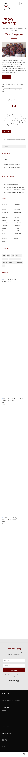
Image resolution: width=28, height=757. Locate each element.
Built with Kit (14, 680)
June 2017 (16, 228)
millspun (8, 89)
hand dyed (19, 88)
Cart (22, 753)
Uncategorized (18, 262)
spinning (23, 139)
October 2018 (5, 215)
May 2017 (4, 230)
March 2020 (4, 204)
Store (3, 716)
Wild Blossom (14, 34)
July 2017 (4, 228)
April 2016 (4, 241)
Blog (8, 84)
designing (5, 259)
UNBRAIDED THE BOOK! (18, 187)
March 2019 (4, 209)
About (3, 718)
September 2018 (18, 215)
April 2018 (16, 220)
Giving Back (6, 159)
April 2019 (16, 207)
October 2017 (17, 225)
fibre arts (18, 84)
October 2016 (5, 236)
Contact (4, 724)
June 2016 (4, 238)
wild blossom (21, 89)
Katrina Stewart (20, 28)
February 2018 (5, 223)
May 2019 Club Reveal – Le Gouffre (12, 167)
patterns (5, 262)
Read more (6, 77)
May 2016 (16, 238)
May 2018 (4, 220)
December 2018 (5, 212)
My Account (4, 754)
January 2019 (17, 209)
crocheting (12, 84)
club (13, 255)
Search (14, 754)
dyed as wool (13, 88)
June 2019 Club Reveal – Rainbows (12, 164)
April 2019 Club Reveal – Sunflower (12, 170)
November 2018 (17, 212)
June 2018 (16, 217)
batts (4, 255)
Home (3, 714)
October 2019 (17, 204)
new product (14, 89)
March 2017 (4, 233)
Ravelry (4, 746)
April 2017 (16, 230)
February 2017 (17, 233)
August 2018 (5, 217)
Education (4, 720)
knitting (23, 84)
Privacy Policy (5, 726)
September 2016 (18, 236)
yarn (3, 86)
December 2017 (17, 223)
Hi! (14, 106)
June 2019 (4, 207)
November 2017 (5, 225)
